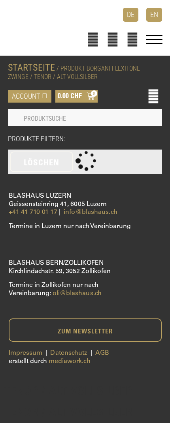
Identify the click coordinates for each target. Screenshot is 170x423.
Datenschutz (68, 353)
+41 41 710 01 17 (33, 212)
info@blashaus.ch (90, 212)
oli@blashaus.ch (77, 293)
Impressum (26, 353)
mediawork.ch (70, 361)
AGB (102, 353)
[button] (153, 96)
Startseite (31, 67)
